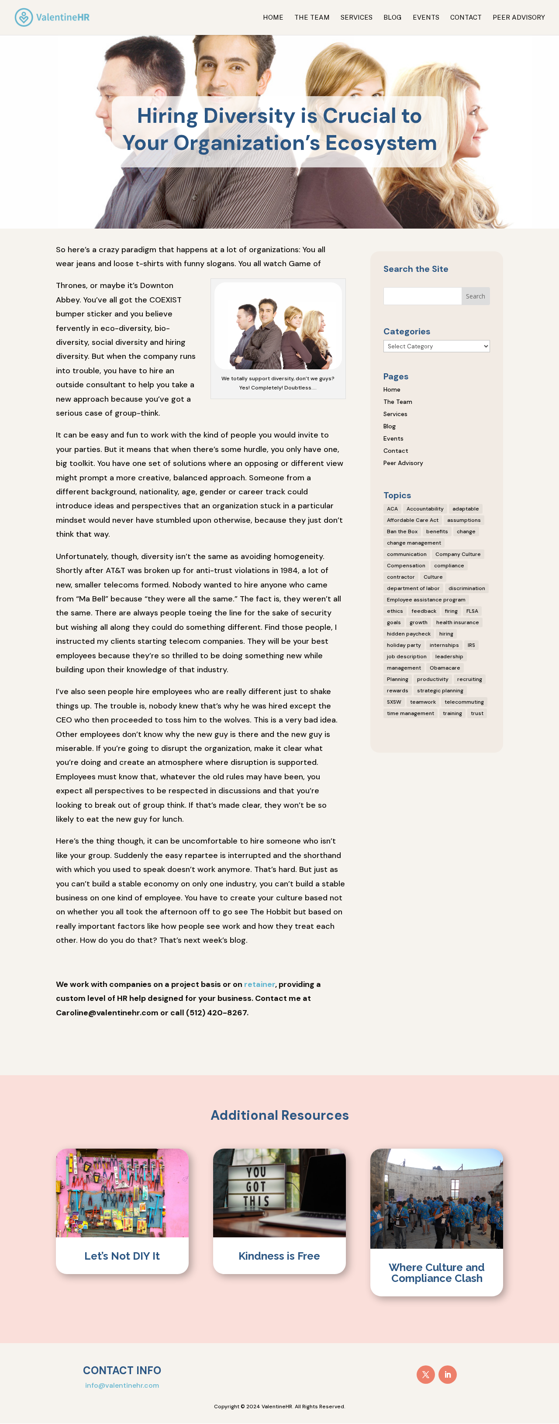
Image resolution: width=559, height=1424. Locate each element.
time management (410, 713)
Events (426, 17)
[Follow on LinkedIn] (447, 1374)
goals (394, 622)
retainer (259, 984)
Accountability (425, 508)
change (466, 531)
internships (444, 645)
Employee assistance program (426, 599)
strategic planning (440, 690)
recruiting (469, 679)
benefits (437, 531)
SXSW (394, 701)
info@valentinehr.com (122, 1385)
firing (451, 611)
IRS (471, 645)
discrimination (467, 588)
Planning (397, 679)
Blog (392, 17)
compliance (449, 565)
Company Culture (458, 554)
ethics (395, 611)
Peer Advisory (519, 17)
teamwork (423, 701)
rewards (397, 690)
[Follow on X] (426, 1374)
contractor (401, 576)
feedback (424, 611)
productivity (433, 679)
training (452, 713)
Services (357, 17)
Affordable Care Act (412, 520)
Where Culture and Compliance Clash (437, 1273)
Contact (466, 17)
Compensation (406, 565)
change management (414, 542)
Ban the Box (402, 531)
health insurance (457, 622)
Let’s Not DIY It (122, 1256)
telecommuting (464, 701)
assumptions (464, 520)
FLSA (472, 611)
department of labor (413, 588)
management (404, 667)
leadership (449, 656)
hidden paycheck (409, 633)
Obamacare (445, 667)
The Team (312, 17)
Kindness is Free (279, 1256)
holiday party (404, 645)
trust (477, 713)
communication (407, 554)
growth (419, 622)
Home (273, 17)
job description (407, 656)
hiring (446, 633)
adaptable (465, 508)
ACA (392, 508)
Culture (433, 576)
